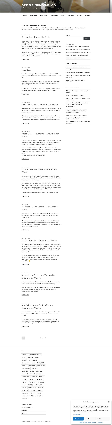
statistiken (32, 387)
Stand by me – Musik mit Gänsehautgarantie (77, 55)
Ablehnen (90, 419)
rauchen (41, 382)
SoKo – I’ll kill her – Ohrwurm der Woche (39, 104)
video (33, 393)
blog (37, 357)
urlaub (39, 390)
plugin (24, 382)
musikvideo (39, 379)
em (33, 363)
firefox (24, 365)
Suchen (68, 35)
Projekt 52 (32, 382)
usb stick (25, 393)
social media (38, 384)
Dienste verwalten (77, 414)
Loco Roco (26, 70)
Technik (79, 15)
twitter (25, 390)
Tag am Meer (69, 69)
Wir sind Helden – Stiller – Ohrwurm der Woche (77, 46)
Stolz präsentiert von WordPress (42, 421)
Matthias (68, 90)
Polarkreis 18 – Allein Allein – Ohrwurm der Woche (78, 52)
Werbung (87, 15)
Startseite (24, 15)
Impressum (100, 422)
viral (39, 393)
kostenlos (25, 376)
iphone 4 (25, 374)
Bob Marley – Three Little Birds (35, 37)
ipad (32, 371)
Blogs (62, 15)
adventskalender (35, 354)
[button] (109, 402)
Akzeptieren (78, 419)
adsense (25, 354)
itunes (32, 374)
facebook (40, 363)
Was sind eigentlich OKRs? (77, 95)
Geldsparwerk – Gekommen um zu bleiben (76, 67)
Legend (56, 52)
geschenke (26, 368)
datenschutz (33, 360)
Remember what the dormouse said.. (75, 58)
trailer (40, 387)
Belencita (68, 115)
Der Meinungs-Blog (39, 5)
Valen (67, 121)
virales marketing (27, 395)
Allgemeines (43, 15)
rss (24, 384)
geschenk (41, 365)
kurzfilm (34, 376)
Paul (67, 98)
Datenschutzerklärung (92, 422)
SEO (30, 384)
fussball (32, 365)
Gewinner (35, 368)
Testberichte (54, 15)
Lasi (67, 102)
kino (39, 374)
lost (24, 379)
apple (30, 357)
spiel (24, 387)
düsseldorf (26, 363)
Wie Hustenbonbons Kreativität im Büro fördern (78, 72)
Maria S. (68, 109)
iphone (39, 371)
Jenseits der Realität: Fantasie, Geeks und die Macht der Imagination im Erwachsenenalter (77, 104)
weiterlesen (25, 59)
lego (41, 376)
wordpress (25, 398)
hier (46, 144)
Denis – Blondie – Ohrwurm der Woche (39, 240)
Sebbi (33, 312)
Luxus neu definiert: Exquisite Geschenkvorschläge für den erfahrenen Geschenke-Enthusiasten (76, 110)
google (25, 371)
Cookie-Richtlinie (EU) (26, 404)
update (32, 390)
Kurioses (70, 15)
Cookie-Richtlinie (83, 422)
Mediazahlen (33, 15)
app (24, 357)
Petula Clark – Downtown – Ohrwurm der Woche (78, 49)
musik (30, 379)
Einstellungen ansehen (103, 419)
